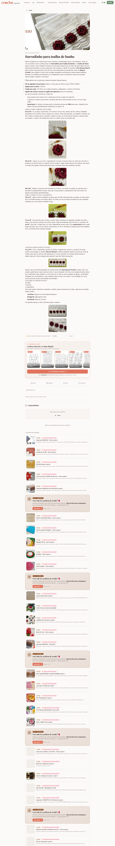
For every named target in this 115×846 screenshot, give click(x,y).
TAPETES (28, 285)
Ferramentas (40, 2)
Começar (26, 2)
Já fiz (66, 383)
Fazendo (50, 383)
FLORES (28, 283)
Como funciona (52, 2)
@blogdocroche (40, 297)
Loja (33, 2)
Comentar (82, 383)
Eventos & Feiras (64, 2)
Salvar (34, 383)
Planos (84, 2)
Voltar (30, 10)
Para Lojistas (92, 2)
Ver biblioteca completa (57, 371)
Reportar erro (31, 390)
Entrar (110, 2)
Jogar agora (37, 508)
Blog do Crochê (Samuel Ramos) (45, 294)
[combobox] (59, 336)
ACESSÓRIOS (29, 287)
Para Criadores (75, 2)
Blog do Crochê (40, 299)
